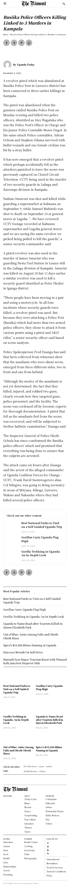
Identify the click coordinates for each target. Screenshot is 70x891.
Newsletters (52, 863)
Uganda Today (26, 64)
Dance (27, 811)
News (5, 34)
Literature (29, 823)
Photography (30, 858)
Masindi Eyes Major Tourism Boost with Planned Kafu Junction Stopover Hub (35, 661)
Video (27, 854)
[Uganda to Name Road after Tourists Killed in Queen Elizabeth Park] (51, 707)
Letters (49, 807)
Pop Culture (30, 819)
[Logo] (33, 3)
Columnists (51, 799)
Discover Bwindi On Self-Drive (23, 652)
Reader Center (31, 842)
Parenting (7, 874)
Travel (6, 870)
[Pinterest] (21, 42)
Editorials (50, 803)
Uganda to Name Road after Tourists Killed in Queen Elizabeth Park (49, 720)
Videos (49, 823)
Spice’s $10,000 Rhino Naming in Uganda (49, 748)
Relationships (9, 866)
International (53, 859)
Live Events (29, 850)
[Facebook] (6, 42)
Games (6, 846)
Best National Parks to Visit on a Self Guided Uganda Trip (41, 525)
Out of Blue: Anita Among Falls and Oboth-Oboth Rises (18, 750)
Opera (27, 831)
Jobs (5, 862)
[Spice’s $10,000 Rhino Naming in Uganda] (51, 738)
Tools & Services (55, 867)
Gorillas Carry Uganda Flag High (40, 539)
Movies (27, 807)
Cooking (28, 846)
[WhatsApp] (29, 42)
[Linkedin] (48, 849)
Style (5, 850)
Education (8, 842)
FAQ (47, 819)
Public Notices (52, 815)
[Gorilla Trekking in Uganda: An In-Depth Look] (12, 554)
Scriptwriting (30, 815)
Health (6, 858)
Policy (49, 875)
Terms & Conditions (56, 871)
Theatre (28, 827)
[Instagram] (48, 846)
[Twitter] (14, 42)
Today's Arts (30, 799)
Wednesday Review (55, 811)
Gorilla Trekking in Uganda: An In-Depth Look (40, 553)
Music (27, 803)
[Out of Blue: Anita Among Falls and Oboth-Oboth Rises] (18, 738)
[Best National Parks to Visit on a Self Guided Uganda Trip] (12, 525)
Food (5, 854)
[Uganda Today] (8, 64)
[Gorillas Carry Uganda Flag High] (12, 540)
